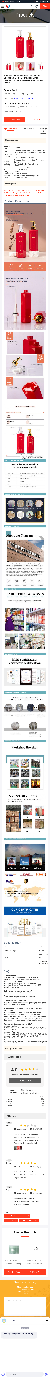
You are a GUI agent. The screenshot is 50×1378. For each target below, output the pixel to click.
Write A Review (25, 1080)
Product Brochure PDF (23, 98)
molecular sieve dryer (29, 1220)
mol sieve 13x (11, 1220)
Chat (45, 6)
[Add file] (3, 1374)
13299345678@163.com (12, 1)
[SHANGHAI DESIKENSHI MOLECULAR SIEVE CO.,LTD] (10, 6)
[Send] (47, 1374)
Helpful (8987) (37, 1129)
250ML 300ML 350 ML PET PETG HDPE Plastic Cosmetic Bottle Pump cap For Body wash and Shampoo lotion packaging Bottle (35, 1262)
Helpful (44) (37, 1167)
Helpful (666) (37, 1193)
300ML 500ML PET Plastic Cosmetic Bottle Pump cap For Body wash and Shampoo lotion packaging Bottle (13, 1262)
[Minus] (46, 1320)
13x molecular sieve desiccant (17, 1216)
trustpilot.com (21, 1129)
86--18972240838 (42, 1)
